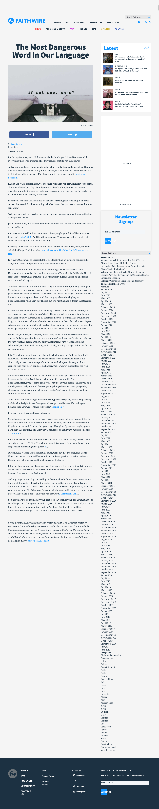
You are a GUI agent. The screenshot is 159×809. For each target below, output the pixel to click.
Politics (119, 29)
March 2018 (106, 590)
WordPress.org (108, 750)
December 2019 (108, 528)
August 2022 (106, 432)
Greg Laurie (17, 144)
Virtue (104, 733)
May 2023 (105, 405)
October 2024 (107, 355)
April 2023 (106, 408)
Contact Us (113, 22)
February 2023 (108, 414)
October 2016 (107, 641)
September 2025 (108, 322)
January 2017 (107, 632)
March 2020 (106, 519)
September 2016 (108, 644)
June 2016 (105, 650)
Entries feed (106, 744)
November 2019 (108, 530)
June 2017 (105, 617)
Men (103, 700)
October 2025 (107, 319)
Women (104, 736)
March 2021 (106, 483)
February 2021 (108, 486)
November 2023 (108, 388)
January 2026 (107, 310)
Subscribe (108, 240)
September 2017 (108, 608)
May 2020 (105, 513)
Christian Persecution (111, 655)
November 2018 (108, 566)
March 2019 (106, 554)
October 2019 (107, 533)
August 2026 (106, 289)
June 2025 (105, 331)
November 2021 (108, 459)
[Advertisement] (125, 145)
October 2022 (107, 426)
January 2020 (107, 525)
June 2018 (105, 581)
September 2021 (108, 465)
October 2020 (107, 498)
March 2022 (106, 447)
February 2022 (108, 450)
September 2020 (108, 501)
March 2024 (106, 376)
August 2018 (106, 575)
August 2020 (106, 504)
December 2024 (108, 349)
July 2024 (105, 364)
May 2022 (105, 441)
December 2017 (108, 599)
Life (94, 29)
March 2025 (106, 340)
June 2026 (105, 295)
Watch (57, 22)
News (38, 29)
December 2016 (108, 635)
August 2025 (106, 325)
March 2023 (106, 411)
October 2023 (107, 390)
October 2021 (107, 462)
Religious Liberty (55, 29)
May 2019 (105, 548)
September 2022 (108, 429)
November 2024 (108, 352)
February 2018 (108, 593)
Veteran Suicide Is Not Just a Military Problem (122, 272)
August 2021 (106, 468)
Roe (102, 724)
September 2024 (108, 358)
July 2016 (105, 647)
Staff (44, 770)
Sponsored (106, 727)
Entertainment (108, 667)
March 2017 (106, 626)
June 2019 (105, 545)
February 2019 (108, 557)
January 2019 (107, 560)
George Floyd (107, 679)
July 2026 (105, 292)
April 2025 (106, 337)
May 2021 (105, 477)
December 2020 (108, 492)
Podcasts (79, 22)
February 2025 (108, 343)
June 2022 (105, 438)
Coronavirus (107, 658)
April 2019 (106, 551)
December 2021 (108, 456)
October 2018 (107, 569)
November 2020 (108, 495)
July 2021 (105, 471)
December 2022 (108, 420)
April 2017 (106, 623)
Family (104, 676)
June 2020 (105, 510)
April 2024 (106, 373)
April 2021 (106, 480)
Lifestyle (105, 694)
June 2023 (105, 402)
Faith (72, 29)
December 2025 (108, 313)
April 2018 (106, 587)
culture (104, 661)
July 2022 (105, 435)
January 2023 (107, 417)
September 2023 (108, 393)
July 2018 (105, 578)
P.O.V (103, 715)
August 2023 (106, 396)
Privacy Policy (48, 776)
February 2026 (108, 307)
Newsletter (95, 22)
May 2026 (105, 298)
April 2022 (106, 444)
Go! (67, 22)
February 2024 (108, 379)
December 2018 (108, 563)
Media (104, 697)
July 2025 (105, 328)
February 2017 (108, 629)
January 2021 (107, 489)
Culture (104, 664)
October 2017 (107, 605)
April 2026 (106, 301)
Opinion (105, 29)
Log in (104, 741)
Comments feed (108, 747)
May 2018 (105, 584)
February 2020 (108, 522)
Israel (83, 29)
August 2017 (106, 611)
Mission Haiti (107, 703)
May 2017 (105, 620)
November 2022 (108, 423)
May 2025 (105, 334)
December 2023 (108, 385)
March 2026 (106, 304)
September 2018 (108, 572)
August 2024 (106, 361)
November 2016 (108, 638)
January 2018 (107, 596)
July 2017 (105, 614)
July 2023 (105, 399)
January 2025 (107, 346)
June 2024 (105, 367)
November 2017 (108, 602)
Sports (104, 730)
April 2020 (106, 516)
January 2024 (107, 382)
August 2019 (106, 539)
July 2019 (105, 542)
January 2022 (107, 453)
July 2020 (105, 507)
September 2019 (108, 536)
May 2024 (105, 370)
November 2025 (108, 316)
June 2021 (105, 474)
